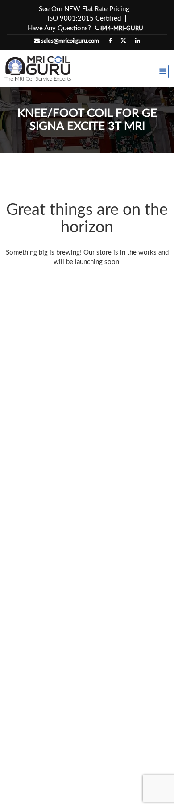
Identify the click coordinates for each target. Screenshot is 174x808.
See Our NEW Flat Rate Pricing (84, 9)
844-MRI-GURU (121, 29)
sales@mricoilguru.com (69, 41)
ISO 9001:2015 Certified (84, 18)
